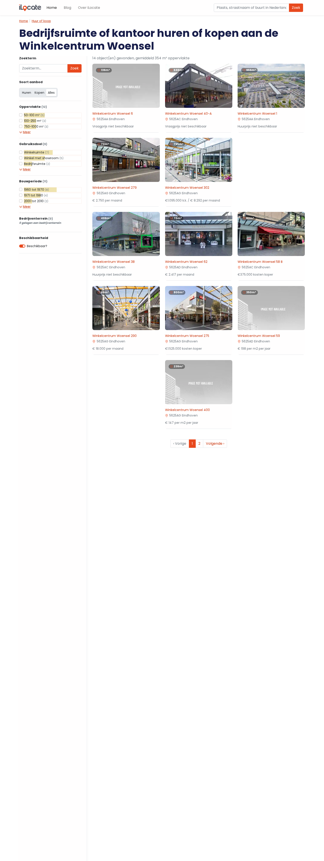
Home (52, 7)
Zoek (296, 7)
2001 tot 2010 (36, 201)
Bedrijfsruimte (37, 164)
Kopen (39, 92)
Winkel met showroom (43, 158)
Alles (51, 92)
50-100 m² (34, 115)
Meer (27, 132)
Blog (67, 7)
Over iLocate (89, 7)
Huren (26, 92)
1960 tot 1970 (36, 189)
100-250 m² (35, 121)
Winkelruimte (36, 152)
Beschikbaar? (37, 246)
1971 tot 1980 (36, 195)
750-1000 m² (36, 126)
